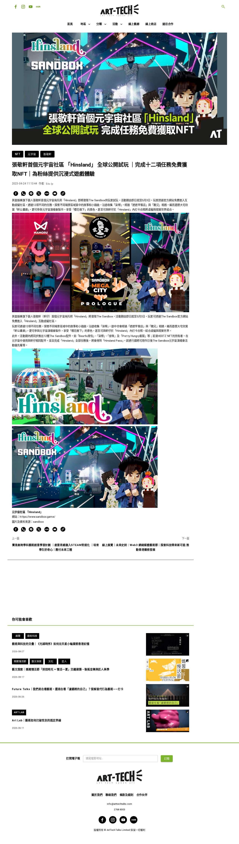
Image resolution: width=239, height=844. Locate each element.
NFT (17, 154)
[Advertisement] (100, 586)
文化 (50, 661)
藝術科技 (32, 635)
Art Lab (19, 712)
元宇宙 (32, 154)
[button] (85, 24)
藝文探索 (37, 661)
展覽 (18, 635)
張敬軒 (47, 154)
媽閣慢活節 (20, 661)
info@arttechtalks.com (119, 803)
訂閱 (167, 758)
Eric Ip (49, 183)
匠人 (64, 661)
